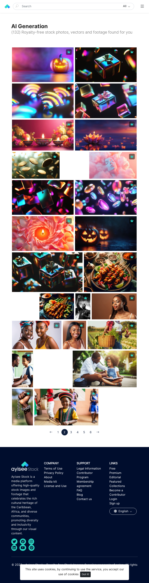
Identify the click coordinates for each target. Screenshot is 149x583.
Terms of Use (53, 468)
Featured (115, 481)
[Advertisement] (83, 174)
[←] (51, 432)
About (48, 477)
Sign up (114, 503)
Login (113, 499)
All (125, 6)
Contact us (84, 499)
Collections (117, 486)
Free (112, 468)
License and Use (55, 486)
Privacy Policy (53, 473)
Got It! (85, 574)
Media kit (50, 481)
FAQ (79, 490)
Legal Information (89, 468)
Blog (80, 494)
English (123, 511)
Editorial (115, 477)
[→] (97, 432)
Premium (115, 473)
